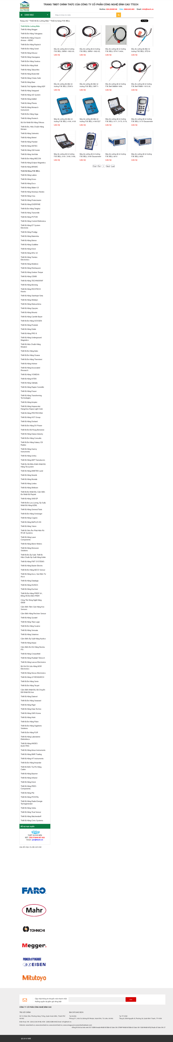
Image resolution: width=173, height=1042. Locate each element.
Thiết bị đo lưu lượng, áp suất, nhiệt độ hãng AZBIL (33, 504)
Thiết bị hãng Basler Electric (32, 566)
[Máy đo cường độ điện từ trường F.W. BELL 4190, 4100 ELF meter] (64, 106)
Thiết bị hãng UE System (30, 95)
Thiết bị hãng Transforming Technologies (31, 396)
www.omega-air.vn (69, 1025)
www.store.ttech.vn (42, 1025)
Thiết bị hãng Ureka (28, 456)
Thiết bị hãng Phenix (29, 103)
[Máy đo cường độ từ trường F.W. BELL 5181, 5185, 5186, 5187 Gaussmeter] (64, 141)
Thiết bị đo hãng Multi (29, 65)
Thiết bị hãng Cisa (28, 196)
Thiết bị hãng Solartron (29, 634)
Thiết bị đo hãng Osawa (30, 355)
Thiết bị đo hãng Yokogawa (31, 34)
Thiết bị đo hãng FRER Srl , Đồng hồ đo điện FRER (32, 594)
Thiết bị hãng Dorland (29, 421)
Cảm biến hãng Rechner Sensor (33, 614)
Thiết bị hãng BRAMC (29, 167)
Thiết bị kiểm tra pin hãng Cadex (31, 768)
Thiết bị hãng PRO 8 (29, 333)
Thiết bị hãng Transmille (30, 213)
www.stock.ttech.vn (55, 1025)
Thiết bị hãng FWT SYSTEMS (32, 561)
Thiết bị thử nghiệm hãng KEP (33, 86)
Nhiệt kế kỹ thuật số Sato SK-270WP (141, 1027)
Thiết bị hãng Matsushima (31, 304)
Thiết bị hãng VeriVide (29, 154)
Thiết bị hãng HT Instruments (32, 759)
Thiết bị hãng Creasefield (30, 654)
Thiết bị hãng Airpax (28, 643)
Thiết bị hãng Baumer (29, 774)
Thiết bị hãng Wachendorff (31, 816)
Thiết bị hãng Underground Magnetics (31, 339)
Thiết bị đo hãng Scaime (30, 626)
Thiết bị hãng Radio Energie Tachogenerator (31, 802)
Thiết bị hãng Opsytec (29, 308)
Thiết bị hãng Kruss (28, 179)
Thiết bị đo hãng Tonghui (30, 209)
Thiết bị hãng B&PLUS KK (31, 522)
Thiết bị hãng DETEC (29, 146)
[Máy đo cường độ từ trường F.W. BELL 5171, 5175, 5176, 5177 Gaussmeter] (116, 106)
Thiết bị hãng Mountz (29, 312)
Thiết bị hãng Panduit (29, 142)
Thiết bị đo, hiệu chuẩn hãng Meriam (32, 128)
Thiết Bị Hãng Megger (29, 29)
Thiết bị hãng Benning (29, 285)
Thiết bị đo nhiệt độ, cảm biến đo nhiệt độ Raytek (33, 493)
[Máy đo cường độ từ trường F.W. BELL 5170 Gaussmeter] (142, 106)
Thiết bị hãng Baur (28, 82)
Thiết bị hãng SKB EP (29, 499)
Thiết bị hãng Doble (28, 329)
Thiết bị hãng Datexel (29, 696)
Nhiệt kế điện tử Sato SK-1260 (118, 1027)
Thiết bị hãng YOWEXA (30, 374)
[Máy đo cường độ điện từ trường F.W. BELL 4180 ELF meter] (90, 106)
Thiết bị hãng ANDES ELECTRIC (29, 744)
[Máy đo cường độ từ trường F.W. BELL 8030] (142, 141)
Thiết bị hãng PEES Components (28, 787)
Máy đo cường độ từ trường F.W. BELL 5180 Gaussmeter (90, 155)
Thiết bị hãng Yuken (28, 526)
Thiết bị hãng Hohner (29, 364)
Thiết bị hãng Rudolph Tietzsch (33, 658)
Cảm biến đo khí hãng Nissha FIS (33, 648)
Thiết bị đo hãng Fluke (29, 722)
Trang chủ (24, 21)
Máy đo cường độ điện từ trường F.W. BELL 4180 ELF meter (90, 121)
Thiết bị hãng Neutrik (29, 475)
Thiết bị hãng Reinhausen (31, 268)
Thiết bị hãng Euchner (29, 589)
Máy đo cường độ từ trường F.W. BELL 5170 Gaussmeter (142, 120)
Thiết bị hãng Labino (29, 175)
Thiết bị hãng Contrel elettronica (33, 221)
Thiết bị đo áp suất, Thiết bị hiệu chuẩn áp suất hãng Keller (33, 556)
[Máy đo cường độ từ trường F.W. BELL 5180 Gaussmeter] (90, 141)
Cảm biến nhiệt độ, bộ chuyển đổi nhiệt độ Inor (33, 691)
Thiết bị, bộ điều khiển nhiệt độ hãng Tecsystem (33, 465)
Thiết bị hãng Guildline (29, 245)
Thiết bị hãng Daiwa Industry (32, 434)
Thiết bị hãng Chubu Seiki (31, 78)
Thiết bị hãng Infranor (29, 778)
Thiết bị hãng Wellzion (29, 488)
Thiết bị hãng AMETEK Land (32, 471)
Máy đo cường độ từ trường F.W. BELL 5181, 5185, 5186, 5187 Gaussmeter (65, 156)
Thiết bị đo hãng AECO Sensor (33, 570)
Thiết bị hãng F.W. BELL (30, 171)
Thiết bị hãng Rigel (28, 705)
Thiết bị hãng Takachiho (30, 70)
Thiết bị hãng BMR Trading (31, 754)
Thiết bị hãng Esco (28, 183)
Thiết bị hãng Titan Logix (30, 622)
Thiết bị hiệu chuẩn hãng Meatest (31, 345)
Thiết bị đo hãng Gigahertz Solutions (31, 727)
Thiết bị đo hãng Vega (29, 114)
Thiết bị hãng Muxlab (29, 479)
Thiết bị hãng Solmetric (30, 133)
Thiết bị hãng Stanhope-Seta (32, 296)
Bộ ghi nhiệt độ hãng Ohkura (32, 122)
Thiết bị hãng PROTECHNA (32, 413)
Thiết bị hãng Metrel (28, 138)
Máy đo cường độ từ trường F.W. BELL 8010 (115, 155)
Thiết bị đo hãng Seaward (31, 701)
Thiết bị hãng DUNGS (29, 585)
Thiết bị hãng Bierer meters (31, 544)
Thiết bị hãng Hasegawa (30, 57)
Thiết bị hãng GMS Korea (31, 713)
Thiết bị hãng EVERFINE (30, 204)
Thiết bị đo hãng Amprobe (31, 763)
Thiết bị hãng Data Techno (31, 709)
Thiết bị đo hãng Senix (30, 681)
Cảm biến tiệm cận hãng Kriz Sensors (32, 608)
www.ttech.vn (30, 1025)
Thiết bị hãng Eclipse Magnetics (33, 163)
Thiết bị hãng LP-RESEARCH (32, 677)
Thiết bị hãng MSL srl (29, 253)
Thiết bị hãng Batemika (30, 236)
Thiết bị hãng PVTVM (29, 217)
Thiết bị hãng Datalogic (30, 581)
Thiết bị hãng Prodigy (29, 232)
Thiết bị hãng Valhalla (29, 383)
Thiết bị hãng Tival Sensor (31, 812)
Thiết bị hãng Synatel (29, 618)
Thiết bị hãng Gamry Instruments (29, 450)
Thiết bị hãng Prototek (29, 325)
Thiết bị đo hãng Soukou (30, 61)
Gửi (131, 999)
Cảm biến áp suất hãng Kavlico (33, 639)
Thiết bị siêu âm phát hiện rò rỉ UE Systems (32, 531)
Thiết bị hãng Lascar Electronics (33, 662)
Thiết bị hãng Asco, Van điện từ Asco (33, 575)
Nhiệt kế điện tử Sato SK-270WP (96, 1027)
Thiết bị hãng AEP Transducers (33, 460)
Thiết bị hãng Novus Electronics (33, 673)
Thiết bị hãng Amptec (29, 402)
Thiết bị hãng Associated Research (30, 369)
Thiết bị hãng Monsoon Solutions (30, 549)
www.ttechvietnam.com (84, 1025)
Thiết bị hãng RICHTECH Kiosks (31, 290)
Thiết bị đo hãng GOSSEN (31, 321)
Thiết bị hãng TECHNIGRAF (32, 281)
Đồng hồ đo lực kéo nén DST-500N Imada (71, 1027)
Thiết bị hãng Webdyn (29, 300)
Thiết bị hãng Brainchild (30, 74)
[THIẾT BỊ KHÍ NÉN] (35, 832)
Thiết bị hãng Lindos (29, 483)
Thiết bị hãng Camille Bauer (31, 317)
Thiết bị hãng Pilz (27, 793)
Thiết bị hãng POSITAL (30, 797)
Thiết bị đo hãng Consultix (31, 438)
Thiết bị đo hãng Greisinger (31, 514)
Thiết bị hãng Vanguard (30, 91)
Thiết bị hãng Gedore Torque (32, 272)
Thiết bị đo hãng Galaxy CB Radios (32, 443)
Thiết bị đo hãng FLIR (29, 732)
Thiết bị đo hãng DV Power (31, 426)
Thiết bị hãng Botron (29, 240)
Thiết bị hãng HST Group (30, 417)
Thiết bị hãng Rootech (29, 118)
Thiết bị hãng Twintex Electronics (29, 258)
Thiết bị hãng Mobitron (29, 264)
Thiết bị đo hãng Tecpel (30, 685)
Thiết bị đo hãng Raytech (31, 45)
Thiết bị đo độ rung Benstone (32, 430)
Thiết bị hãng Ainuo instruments (33, 750)
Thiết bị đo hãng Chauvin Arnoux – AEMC (31, 39)
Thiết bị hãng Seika (28, 808)
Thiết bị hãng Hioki (28, 717)
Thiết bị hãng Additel (29, 99)
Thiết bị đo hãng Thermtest (31, 359)
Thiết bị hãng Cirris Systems (32, 820)
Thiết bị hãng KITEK (29, 379)
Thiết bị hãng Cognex (29, 518)
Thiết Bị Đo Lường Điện (39, 21)
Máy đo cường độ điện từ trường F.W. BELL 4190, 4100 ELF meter (65, 121)
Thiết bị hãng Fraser (29, 391)
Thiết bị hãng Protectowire (31, 200)
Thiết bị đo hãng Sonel (30, 49)
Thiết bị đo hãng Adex (29, 351)
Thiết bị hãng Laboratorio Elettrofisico (30, 738)
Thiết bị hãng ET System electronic (30, 226)
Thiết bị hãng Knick (28, 249)
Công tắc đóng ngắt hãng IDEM (31, 601)
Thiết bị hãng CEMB (29, 276)
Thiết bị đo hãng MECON (31, 159)
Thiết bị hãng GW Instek (30, 150)
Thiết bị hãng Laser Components (28, 538)
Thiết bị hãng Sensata (29, 630)
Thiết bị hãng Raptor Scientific (32, 387)
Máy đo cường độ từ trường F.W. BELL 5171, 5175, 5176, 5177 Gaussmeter (116, 121)
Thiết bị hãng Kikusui (29, 53)
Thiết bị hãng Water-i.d (30, 188)
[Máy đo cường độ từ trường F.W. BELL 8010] (116, 141)
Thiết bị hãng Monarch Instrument (29, 108)
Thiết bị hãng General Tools (31, 509)
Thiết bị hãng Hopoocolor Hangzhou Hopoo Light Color (32, 407)
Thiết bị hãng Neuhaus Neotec (32, 192)
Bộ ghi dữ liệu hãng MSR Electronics (31, 667)
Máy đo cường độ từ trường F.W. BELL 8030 (141, 155)
